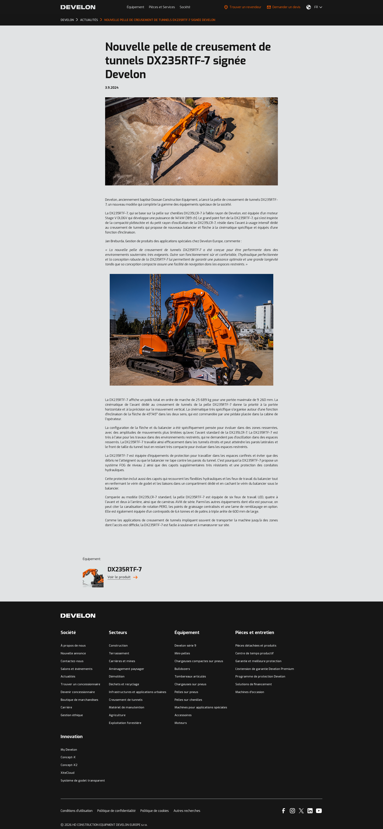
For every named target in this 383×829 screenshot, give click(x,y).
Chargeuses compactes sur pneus (199, 661)
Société (185, 7)
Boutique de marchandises (79, 700)
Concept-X (68, 757)
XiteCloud (67, 773)
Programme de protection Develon (260, 676)
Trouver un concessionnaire (80, 684)
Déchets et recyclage (124, 684)
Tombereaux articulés (190, 676)
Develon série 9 (185, 646)
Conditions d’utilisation (77, 811)
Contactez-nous (72, 661)
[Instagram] (292, 810)
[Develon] (78, 7)
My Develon (69, 750)
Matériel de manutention (126, 707)
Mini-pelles (182, 653)
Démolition (116, 676)
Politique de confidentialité (116, 811)
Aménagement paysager (126, 669)
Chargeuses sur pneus (190, 684)
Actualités (68, 676)
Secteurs (118, 632)
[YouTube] (318, 810)
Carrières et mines (122, 661)
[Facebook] (283, 810)
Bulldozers (182, 669)
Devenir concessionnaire (78, 692)
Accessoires (183, 715)
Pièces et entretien (254, 632)
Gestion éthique (72, 715)
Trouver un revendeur (245, 7)
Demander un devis (286, 7)
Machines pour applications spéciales (201, 707)
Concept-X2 (69, 765)
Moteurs (181, 723)
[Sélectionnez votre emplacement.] (308, 7)
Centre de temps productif (254, 653)
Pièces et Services (162, 7)
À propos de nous (73, 646)
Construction (118, 646)
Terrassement (119, 653)
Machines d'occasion (249, 692)
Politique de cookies (154, 811)
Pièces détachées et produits (255, 646)
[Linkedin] (310, 810)
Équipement (135, 7)
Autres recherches (187, 811)
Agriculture (117, 715)
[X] (301, 810)
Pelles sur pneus (186, 692)
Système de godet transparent (83, 781)
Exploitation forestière (125, 723)
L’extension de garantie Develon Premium (264, 669)
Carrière (66, 707)
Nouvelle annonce (73, 653)
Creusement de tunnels (125, 700)
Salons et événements (76, 669)
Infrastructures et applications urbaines (137, 692)
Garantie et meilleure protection (258, 661)
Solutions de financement (253, 684)
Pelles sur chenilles (188, 700)
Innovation (72, 736)
